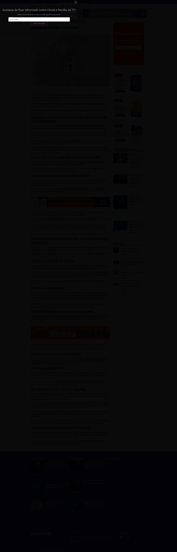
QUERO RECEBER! (39, 24)
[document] (88, 276)
